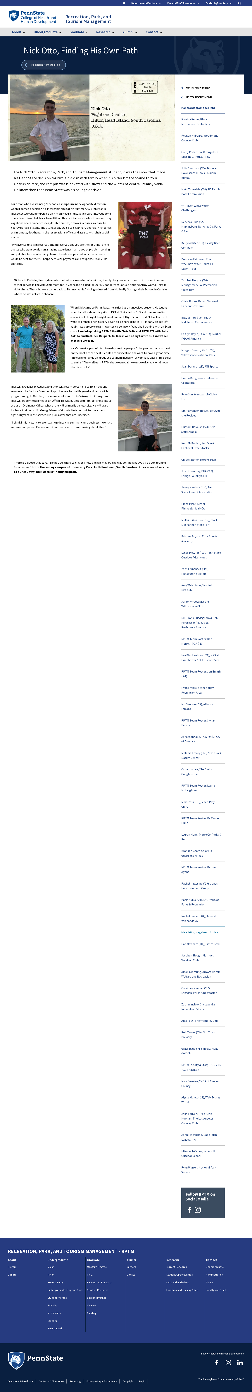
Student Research (97, 1290)
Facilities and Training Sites (182, 1290)
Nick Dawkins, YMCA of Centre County (200, 1083)
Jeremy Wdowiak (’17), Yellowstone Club (195, 604)
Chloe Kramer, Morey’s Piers (199, 459)
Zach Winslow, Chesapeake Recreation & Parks (198, 1006)
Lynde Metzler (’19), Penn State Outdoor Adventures (201, 555)
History (12, 1267)
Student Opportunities (179, 1274)
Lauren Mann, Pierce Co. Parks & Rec (201, 837)
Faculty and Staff (216, 1290)
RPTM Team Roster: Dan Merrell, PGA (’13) (196, 641)
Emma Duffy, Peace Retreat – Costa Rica (199, 380)
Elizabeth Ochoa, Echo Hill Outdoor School (198, 1153)
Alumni (128, 32)
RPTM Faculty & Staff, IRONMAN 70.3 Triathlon (201, 1067)
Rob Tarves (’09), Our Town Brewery (198, 1034)
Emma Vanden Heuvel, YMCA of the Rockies (200, 413)
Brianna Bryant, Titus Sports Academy (199, 538)
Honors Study (56, 1282)
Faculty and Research (99, 1282)
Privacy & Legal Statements (102, 1381)
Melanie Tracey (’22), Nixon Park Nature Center (201, 755)
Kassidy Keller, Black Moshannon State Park (195, 121)
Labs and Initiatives (177, 1282)
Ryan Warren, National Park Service (198, 1170)
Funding (91, 1313)
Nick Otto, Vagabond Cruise (199, 932)
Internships (54, 1313)
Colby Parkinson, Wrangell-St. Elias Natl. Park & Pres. (200, 154)
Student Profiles (57, 1297)
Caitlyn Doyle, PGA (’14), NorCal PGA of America (201, 336)
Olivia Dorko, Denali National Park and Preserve (199, 303)
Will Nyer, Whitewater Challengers (195, 208)
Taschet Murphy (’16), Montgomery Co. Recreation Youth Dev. (199, 285)
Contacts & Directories (51, 1381)
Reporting (75, 1381)
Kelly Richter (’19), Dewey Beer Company (200, 245)
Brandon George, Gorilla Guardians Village (196, 853)
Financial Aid (55, 1328)
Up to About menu (199, 97)
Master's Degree (97, 1267)
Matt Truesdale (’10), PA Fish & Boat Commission (200, 191)
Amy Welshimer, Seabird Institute (196, 587)
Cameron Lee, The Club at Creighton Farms (197, 771)
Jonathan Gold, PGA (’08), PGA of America (200, 739)
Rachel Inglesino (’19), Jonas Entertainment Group (199, 886)
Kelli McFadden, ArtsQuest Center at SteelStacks (197, 445)
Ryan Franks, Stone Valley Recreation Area (197, 690)
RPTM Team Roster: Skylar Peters (198, 723)
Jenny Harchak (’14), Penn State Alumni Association (197, 489)
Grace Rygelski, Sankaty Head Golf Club (199, 1051)
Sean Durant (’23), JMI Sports (199, 366)
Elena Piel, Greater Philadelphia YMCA (193, 506)
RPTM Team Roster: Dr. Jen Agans (198, 869)
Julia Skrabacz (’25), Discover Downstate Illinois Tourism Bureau (199, 172)
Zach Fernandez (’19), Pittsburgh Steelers (194, 571)
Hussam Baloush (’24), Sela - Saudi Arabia (199, 429)
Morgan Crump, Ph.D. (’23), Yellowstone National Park (198, 352)
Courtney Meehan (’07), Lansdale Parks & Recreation (199, 990)
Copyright (128, 1381)
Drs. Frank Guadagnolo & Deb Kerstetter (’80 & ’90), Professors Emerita (199, 622)
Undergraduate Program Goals (66, 1290)
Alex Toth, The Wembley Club (199, 1020)
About (16, 32)
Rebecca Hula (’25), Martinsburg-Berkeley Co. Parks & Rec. (201, 226)
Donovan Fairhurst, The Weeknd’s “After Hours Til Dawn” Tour (197, 263)
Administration (214, 1274)
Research (103, 32)
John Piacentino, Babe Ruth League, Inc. (199, 1137)
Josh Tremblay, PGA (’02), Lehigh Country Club (197, 473)
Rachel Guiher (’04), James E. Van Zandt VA (199, 918)
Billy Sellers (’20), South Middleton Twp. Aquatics (196, 320)
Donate (12, 1274)
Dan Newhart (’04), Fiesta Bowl (200, 944)
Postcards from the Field (198, 108)
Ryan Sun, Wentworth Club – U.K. (199, 396)
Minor (51, 1274)
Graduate (77, 32)
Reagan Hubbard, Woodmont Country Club (199, 138)
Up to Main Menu (198, 87)
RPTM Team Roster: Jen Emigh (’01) (201, 674)
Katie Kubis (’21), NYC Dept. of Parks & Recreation (200, 902)
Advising (53, 1305)
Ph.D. (90, 1274)
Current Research (176, 1267)
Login (142, 1381)
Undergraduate (45, 32)
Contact (152, 32)
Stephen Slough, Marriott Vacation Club (197, 958)
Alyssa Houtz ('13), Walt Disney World (200, 1099)
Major (51, 1267)
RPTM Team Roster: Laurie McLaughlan (198, 788)
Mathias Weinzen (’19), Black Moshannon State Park (199, 522)
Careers (52, 1320)
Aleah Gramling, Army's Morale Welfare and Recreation (200, 974)
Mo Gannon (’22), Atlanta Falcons (197, 706)
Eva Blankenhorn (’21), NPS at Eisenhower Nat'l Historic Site (200, 657)
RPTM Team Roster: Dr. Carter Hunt (200, 820)
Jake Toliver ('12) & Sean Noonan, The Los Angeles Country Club (197, 1118)
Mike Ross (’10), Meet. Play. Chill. (198, 804)
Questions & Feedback (20, 1381)
